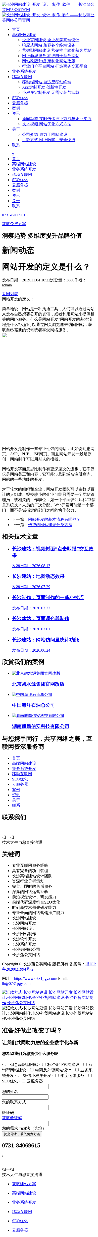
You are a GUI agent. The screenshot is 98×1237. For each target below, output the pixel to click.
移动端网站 (46, 82)
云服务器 (20, 103)
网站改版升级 (48, 61)
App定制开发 (44, 87)
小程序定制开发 (50, 92)
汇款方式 (48, 140)
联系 (16, 145)
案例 (16, 108)
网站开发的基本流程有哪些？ (54, 519)
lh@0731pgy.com (16, 983)
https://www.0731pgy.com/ (35, 978)
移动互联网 (22, 77)
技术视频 (46, 124)
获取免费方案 (14, 224)
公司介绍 (44, 134)
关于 (16, 129)
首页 (16, 29)
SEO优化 (20, 98)
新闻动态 (56, 119)
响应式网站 (48, 45)
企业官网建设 (50, 40)
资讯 (16, 113)
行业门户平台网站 (54, 66)
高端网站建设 (24, 35)
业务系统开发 (24, 71)
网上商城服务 (50, 56)
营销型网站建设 (56, 50)
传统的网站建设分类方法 (50, 525)
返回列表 (10, 294)
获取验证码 (12, 1118)
